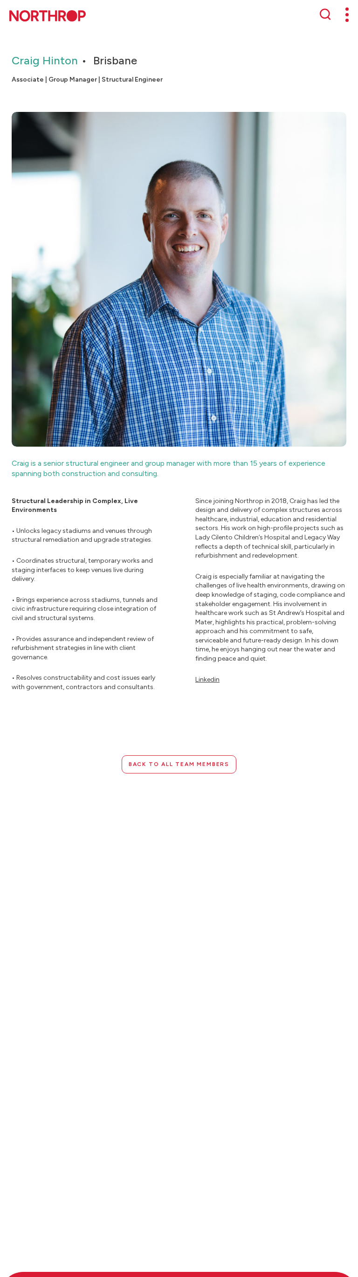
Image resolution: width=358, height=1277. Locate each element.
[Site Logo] (47, 15)
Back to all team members (179, 764)
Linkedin (207, 679)
